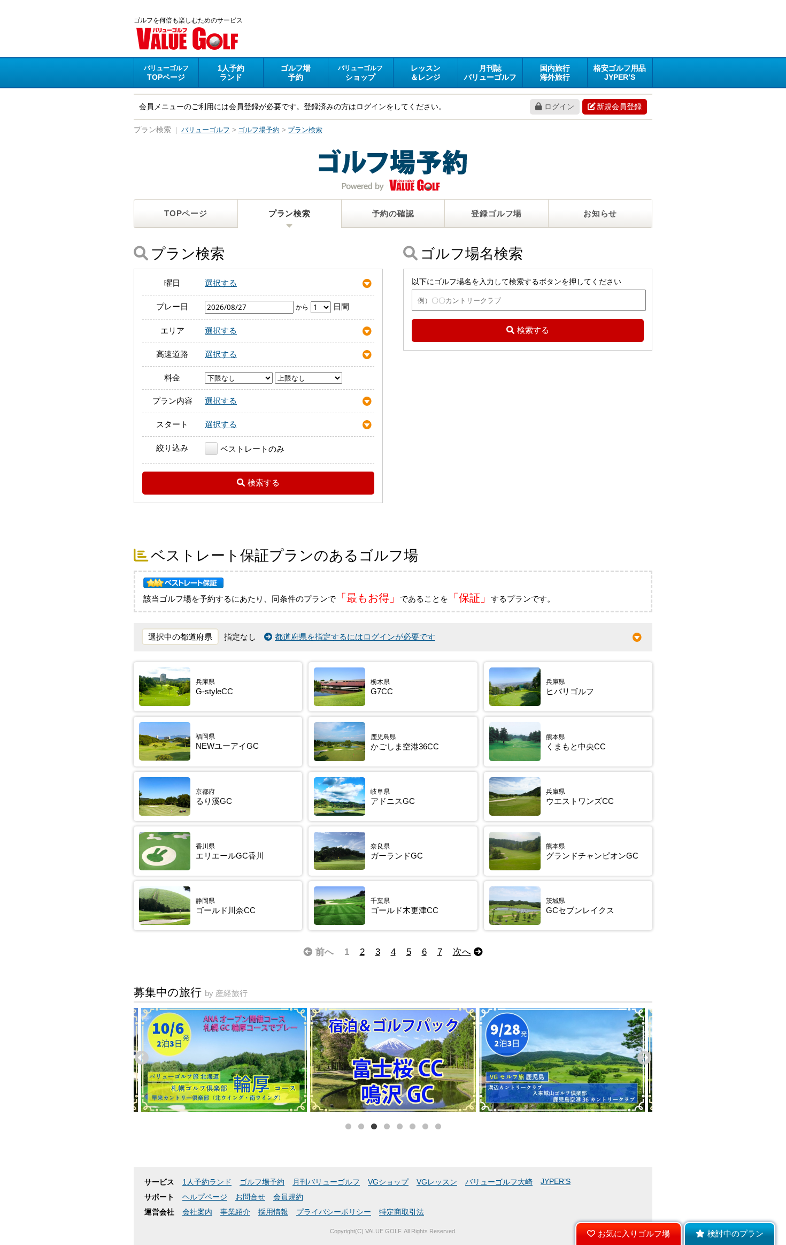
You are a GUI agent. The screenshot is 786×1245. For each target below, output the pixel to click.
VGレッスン (437, 1182)
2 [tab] (361, 1126)
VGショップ (388, 1182)
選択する (221, 282)
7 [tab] (425, 1126)
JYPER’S (556, 1182)
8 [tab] (438, 1126)
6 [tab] (412, 1126)
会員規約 (288, 1197)
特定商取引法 (401, 1212)
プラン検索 (289, 213)
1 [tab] (348, 1126)
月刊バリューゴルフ (326, 1182)
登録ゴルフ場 (496, 213)
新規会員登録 (619, 106)
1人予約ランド (207, 1182)
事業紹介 (235, 1212)
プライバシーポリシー (333, 1212)
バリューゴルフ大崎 (499, 1182)
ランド (231, 72)
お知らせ (600, 213)
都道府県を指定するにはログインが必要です (355, 636)
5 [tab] (399, 1126)
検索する (264, 482)
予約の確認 (393, 213)
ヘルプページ (204, 1197)
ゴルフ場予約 (262, 1182)
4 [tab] (386, 1126)
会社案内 (197, 1212)
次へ (462, 951)
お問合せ (250, 1197)
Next (641, 1055)
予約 (296, 72)
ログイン (559, 106)
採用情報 (273, 1212)
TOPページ (185, 213)
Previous (139, 1055)
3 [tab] (373, 1126)
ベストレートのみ (252, 448)
